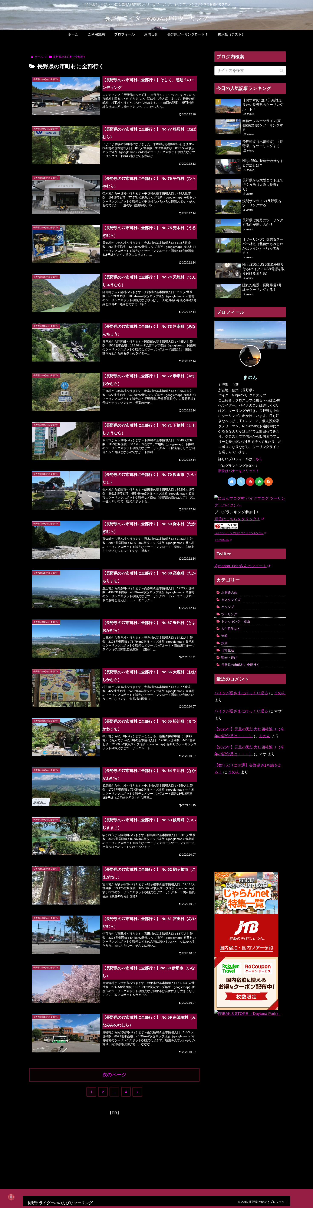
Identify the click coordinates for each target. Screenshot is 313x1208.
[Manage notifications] (11, 1197)
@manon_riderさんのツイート (240, 566)
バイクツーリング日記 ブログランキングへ (239, 533)
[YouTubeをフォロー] (250, 481)
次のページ (114, 1074)
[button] (281, 70)
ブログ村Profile (221, 540)
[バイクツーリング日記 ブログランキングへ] (226, 526)
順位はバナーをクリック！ (238, 471)
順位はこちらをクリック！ (237, 519)
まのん (250, 377)
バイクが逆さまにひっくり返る (241, 693)
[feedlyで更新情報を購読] (259, 481)
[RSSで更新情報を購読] (268, 481)
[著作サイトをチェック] (232, 481)
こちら (257, 459)
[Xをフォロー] (241, 481)
